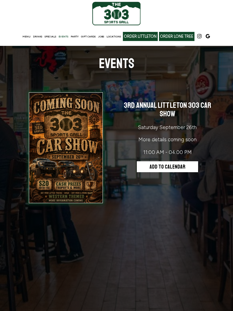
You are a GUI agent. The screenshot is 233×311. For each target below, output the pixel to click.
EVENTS (63, 36)
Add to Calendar (167, 166)
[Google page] (208, 36)
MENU (26, 36)
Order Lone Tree (176, 36)
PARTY (75, 36)
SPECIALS (50, 36)
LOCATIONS (113, 36)
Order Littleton (140, 36)
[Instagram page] (199, 36)
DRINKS (37, 36)
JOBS (101, 36)
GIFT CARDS (88, 36)
